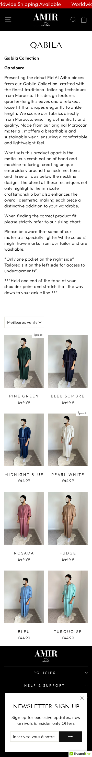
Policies (44, 673)
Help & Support (44, 685)
